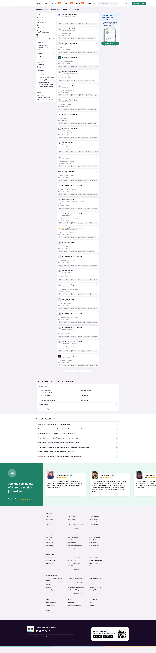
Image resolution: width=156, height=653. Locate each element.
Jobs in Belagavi (50, 524)
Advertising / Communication (75, 578)
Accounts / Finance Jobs (74, 557)
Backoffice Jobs (72, 560)
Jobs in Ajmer (49, 519)
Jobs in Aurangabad (73, 522)
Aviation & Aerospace (95, 578)
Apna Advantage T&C (55, 636)
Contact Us (48, 610)
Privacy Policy (71, 602)
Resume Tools (91, 3)
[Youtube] (49, 630)
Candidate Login (139, 3)
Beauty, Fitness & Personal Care (76, 582)
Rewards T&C (64, 636)
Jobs (46, 3)
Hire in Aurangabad (73, 542)
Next (94, 371)
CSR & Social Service (95, 587)
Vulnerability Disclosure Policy (54, 613)
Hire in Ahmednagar (94, 537)
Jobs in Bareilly (93, 522)
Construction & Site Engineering (97, 582)
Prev (62, 371)
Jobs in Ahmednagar (95, 516)
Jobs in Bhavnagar (94, 524)
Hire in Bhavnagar (94, 545)
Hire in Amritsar (93, 539)
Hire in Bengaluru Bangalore (75, 545)
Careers (48, 607)
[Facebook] (37, 631)
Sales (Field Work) (94, 557)
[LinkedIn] (40, 631)
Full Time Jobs (49, 565)
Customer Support (50, 590)
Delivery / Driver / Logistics (96, 590)
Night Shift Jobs (72, 565)
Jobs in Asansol (50, 522)
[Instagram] (46, 631)
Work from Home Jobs (74, 563)
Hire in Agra (49, 537)
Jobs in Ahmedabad (73, 516)
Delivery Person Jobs (51, 557)
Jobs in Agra (49, 516)
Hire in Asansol (49, 542)
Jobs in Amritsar (93, 519)
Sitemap (92, 605)
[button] (110, 29)
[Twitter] (43, 630)
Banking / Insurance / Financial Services (54, 583)
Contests (68, 3)
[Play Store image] (108, 636)
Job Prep (56, 3)
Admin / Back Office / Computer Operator (54, 579)
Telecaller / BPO (50, 563)
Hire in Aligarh (71, 539)
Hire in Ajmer (49, 539)
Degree (80, 3)
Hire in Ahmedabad (73, 537)
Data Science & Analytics (74, 590)
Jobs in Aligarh (71, 519)
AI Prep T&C (70, 636)
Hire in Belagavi (50, 545)
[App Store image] (97, 636)
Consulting (48, 587)
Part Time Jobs (93, 563)
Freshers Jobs (93, 565)
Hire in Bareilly (93, 542)
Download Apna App (51, 602)
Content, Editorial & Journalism (76, 587)
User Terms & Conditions (74, 605)
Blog (91, 602)
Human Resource (50, 560)
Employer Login (126, 3)
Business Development (95, 560)
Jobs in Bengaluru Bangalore (75, 524)
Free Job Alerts (50, 605)
